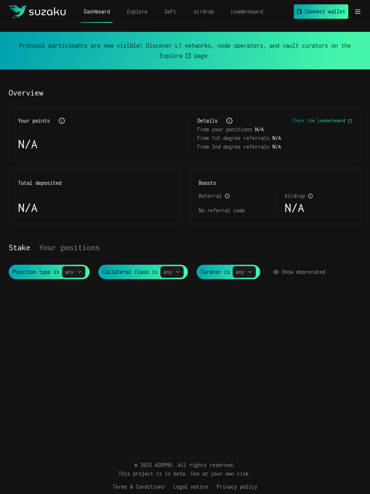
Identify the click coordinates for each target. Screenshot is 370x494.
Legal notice (190, 487)
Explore (171, 55)
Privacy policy (237, 487)
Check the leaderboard (318, 120)
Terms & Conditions (139, 487)
